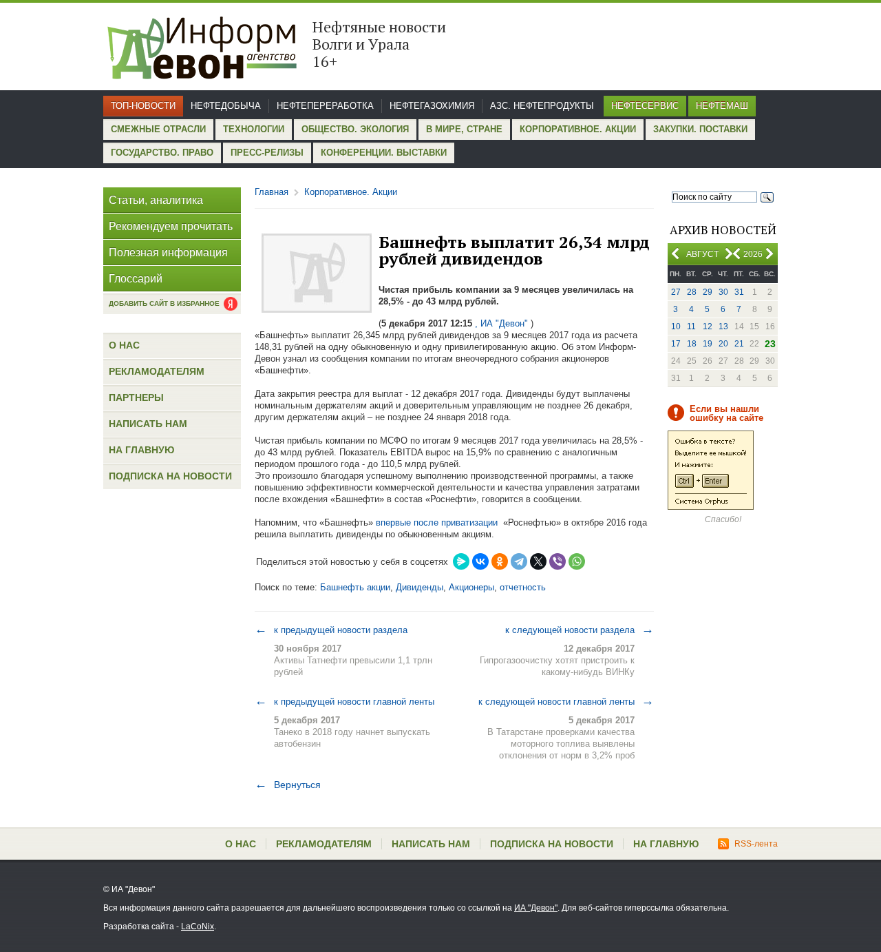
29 (707, 292)
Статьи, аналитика (156, 200)
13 (723, 326)
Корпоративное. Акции (578, 129)
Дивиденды (419, 587)
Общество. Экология (355, 129)
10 (676, 326)
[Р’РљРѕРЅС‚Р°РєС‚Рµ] (480, 561)
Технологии (253, 129)
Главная (271, 192)
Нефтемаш (722, 106)
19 (707, 344)
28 (692, 292)
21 (739, 344)
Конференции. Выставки (384, 152)
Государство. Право (162, 152)
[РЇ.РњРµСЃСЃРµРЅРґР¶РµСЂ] (461, 561)
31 (739, 292)
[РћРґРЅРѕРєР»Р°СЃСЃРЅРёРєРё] (499, 561)
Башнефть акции (355, 587)
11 (691, 326)
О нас (124, 345)
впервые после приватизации (437, 522)
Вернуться (288, 784)
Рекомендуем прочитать (171, 226)
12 (707, 326)
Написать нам (148, 423)
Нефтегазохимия (432, 106)
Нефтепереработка (325, 106)
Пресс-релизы (267, 152)
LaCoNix (197, 926)
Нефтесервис (645, 106)
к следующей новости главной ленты (566, 701)
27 (676, 292)
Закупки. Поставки (700, 129)
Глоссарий (135, 278)
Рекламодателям (156, 371)
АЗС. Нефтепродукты (542, 106)
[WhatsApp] (577, 561)
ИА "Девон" (536, 908)
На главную (141, 449)
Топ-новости (143, 106)
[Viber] (557, 561)
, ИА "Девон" (501, 323)
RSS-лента (756, 844)
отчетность (523, 587)
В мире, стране (464, 129)
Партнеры (136, 397)
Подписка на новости (170, 476)
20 (723, 344)
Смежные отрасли (158, 129)
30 (723, 292)
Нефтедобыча (226, 106)
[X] (538, 561)
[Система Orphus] (711, 507)
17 (676, 344)
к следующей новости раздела (579, 629)
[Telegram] (519, 561)
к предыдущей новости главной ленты (344, 701)
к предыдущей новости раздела (331, 629)
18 (692, 344)
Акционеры (471, 587)
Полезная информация (168, 252)
